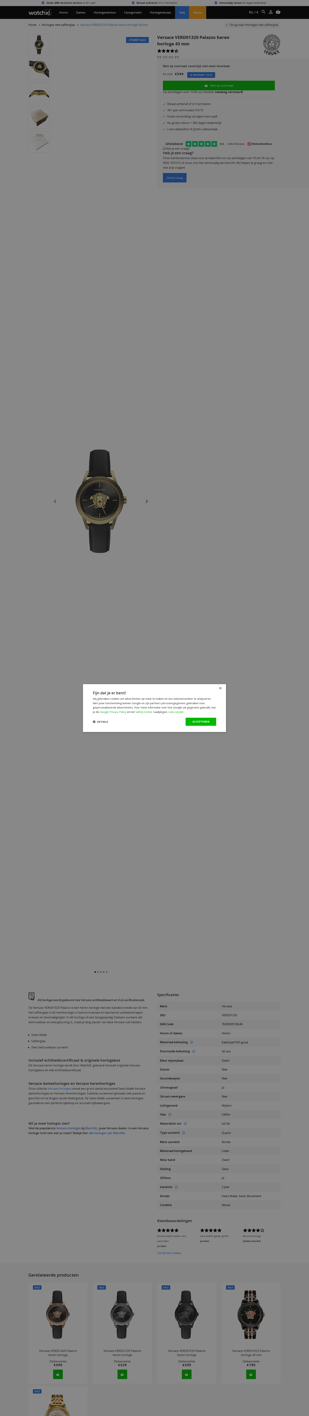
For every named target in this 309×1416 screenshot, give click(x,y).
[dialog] (154, 708)
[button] (100, 722)
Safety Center (144, 712)
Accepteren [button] (200, 721)
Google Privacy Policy (113, 712)
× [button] (220, 688)
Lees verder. (176, 712)
